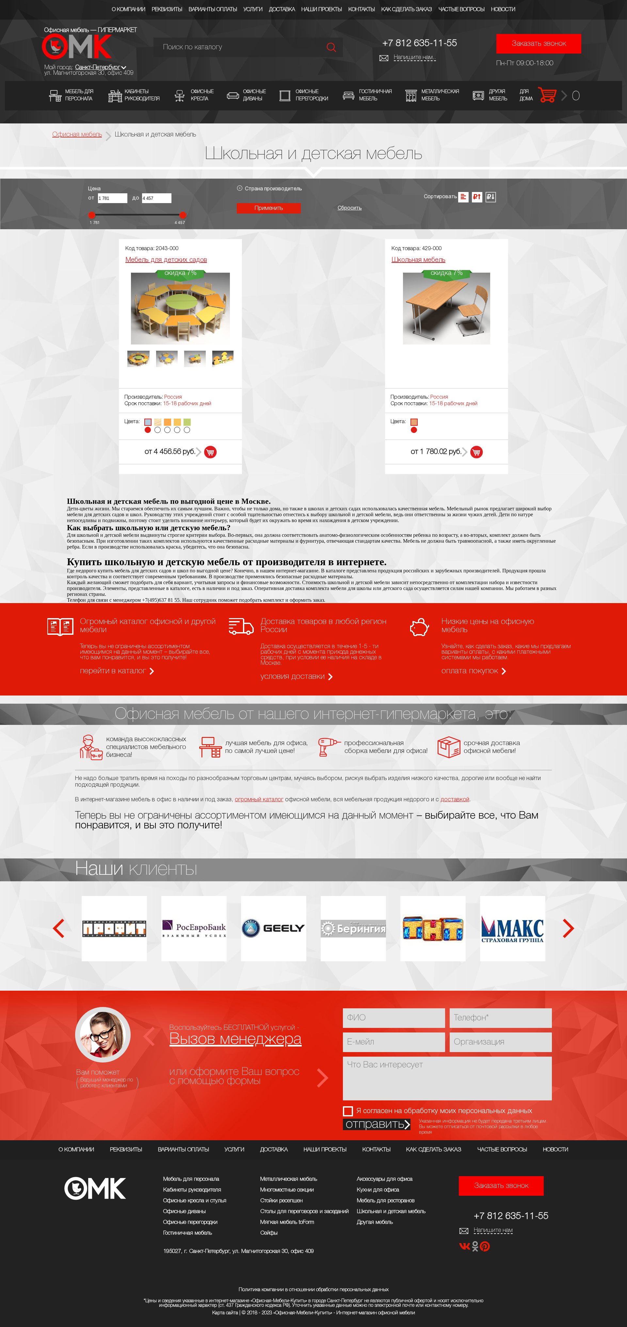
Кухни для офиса (378, 1190)
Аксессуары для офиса (384, 1179)
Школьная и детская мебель (391, 1211)
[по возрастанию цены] (477, 197)
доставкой (455, 799)
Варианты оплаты (213, 10)
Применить (269, 208)
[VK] (465, 1248)
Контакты (361, 10)
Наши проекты (321, 10)
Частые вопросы (462, 10)
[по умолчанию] (463, 197)
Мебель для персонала (191, 1179)
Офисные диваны (184, 1211)
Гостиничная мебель (187, 1233)
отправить (375, 1124)
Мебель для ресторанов (386, 1200)
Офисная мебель (77, 135)
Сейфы (269, 1233)
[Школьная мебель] (446, 342)
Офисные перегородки (190, 1222)
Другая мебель (375, 1222)
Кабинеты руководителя (192, 1190)
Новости (503, 10)
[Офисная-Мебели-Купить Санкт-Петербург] (77, 57)
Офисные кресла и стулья (194, 1200)
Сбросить (350, 208)
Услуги (253, 10)
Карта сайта (225, 1313)
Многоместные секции (287, 1190)
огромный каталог (259, 799)
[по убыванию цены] (490, 197)
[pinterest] (485, 1248)
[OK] (476, 1248)
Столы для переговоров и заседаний (304, 1211)
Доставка (282, 10)
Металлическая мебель (288, 1179)
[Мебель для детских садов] (180, 342)
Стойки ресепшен (281, 1200)
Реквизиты (167, 10)
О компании (128, 10)
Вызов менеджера (235, 1039)
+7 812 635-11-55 (419, 44)
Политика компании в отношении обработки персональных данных (314, 1289)
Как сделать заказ (406, 10)
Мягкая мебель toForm (287, 1222)
